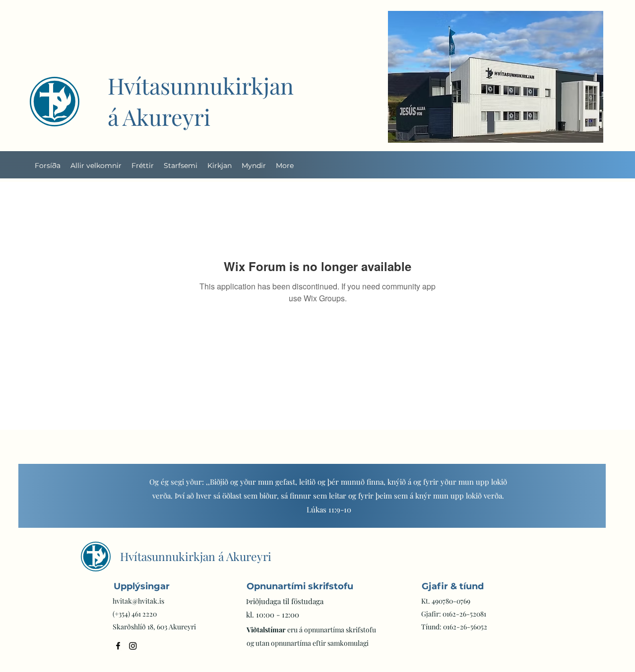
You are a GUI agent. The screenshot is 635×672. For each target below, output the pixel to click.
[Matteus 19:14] (355, 505)
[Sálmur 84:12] (330, 505)
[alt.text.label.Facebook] (118, 646)
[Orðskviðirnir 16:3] (306, 505)
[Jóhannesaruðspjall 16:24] (281, 505)
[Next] (581, 495)
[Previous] (43, 495)
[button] (180, 165)
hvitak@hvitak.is (138, 601)
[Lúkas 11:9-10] (268, 505)
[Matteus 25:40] (343, 505)
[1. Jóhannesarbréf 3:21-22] (293, 505)
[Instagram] (133, 646)
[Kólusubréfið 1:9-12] (318, 505)
